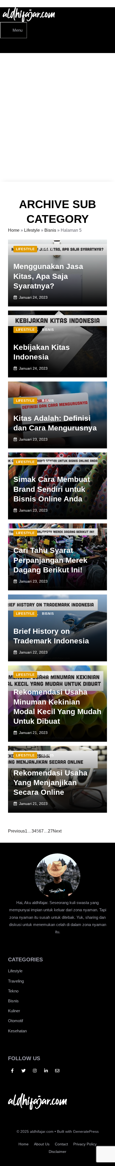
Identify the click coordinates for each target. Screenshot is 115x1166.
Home (14, 230)
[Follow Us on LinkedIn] (46, 1070)
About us (41, 1144)
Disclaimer (57, 1151)
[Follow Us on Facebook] (12, 1070)
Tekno (13, 991)
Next (57, 831)
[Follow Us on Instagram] (34, 1070)
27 (50, 831)
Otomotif (15, 1020)
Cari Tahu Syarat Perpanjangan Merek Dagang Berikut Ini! (50, 560)
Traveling (16, 981)
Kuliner (14, 1010)
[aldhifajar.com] (29, 20)
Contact (61, 1144)
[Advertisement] (57, 121)
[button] (8, 45)
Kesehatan (17, 1031)
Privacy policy (85, 1144)
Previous (16, 831)
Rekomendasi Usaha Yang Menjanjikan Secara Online (50, 783)
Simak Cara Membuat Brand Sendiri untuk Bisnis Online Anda (51, 489)
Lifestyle (32, 230)
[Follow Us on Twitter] (23, 1070)
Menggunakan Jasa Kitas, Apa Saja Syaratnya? (48, 276)
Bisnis (50, 230)
